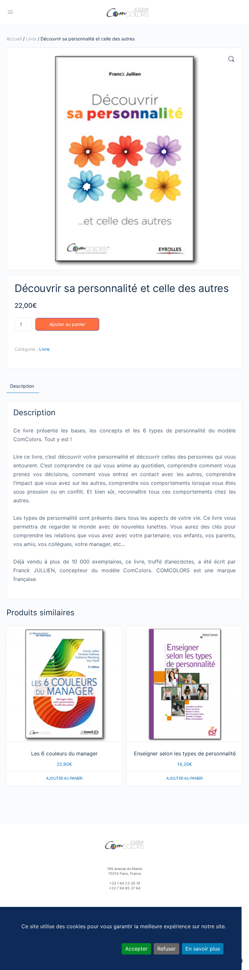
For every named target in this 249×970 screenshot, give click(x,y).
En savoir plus (202, 948)
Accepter (136, 948)
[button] (231, 59)
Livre (31, 38)
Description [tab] (22, 386)
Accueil (14, 38)
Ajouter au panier (67, 324)
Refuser (166, 948)
